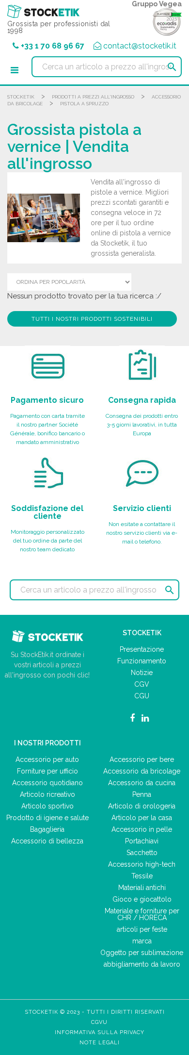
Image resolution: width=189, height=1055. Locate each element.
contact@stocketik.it (139, 45)
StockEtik (20, 96)
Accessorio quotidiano (47, 782)
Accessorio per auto (47, 759)
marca (142, 941)
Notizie (142, 672)
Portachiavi (141, 841)
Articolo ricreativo (47, 794)
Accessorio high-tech (141, 864)
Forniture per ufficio (47, 771)
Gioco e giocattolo (142, 899)
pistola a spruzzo (84, 103)
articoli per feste (142, 929)
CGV (141, 684)
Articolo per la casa (141, 817)
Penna (141, 794)
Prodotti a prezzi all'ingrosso (93, 96)
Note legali (99, 1042)
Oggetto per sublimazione (141, 952)
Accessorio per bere (142, 759)
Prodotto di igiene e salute (47, 817)
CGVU (99, 1022)
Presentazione (142, 649)
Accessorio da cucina (141, 782)
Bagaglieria (47, 829)
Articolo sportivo (47, 806)
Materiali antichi (142, 887)
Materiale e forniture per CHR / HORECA (142, 914)
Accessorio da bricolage (141, 771)
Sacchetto (142, 852)
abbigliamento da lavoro (142, 964)
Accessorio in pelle (141, 829)
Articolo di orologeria (141, 806)
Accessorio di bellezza (47, 841)
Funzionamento (141, 661)
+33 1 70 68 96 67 (52, 45)
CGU (141, 695)
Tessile (142, 876)
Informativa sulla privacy (99, 1032)
